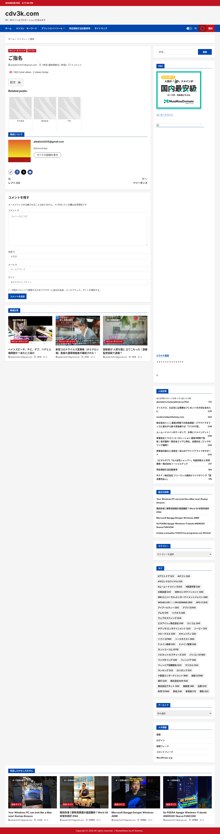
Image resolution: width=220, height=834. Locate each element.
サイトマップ (101, 28)
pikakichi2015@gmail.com (24, 64)
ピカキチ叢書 (162, 355)
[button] (10, 171)
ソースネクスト (184, 639)
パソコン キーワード (26, 28)
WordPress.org (164, 757)
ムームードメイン (164, 114)
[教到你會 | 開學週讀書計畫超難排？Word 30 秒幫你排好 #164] (84, 792)
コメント (13, 210)
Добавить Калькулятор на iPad (172, 402)
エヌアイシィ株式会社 (170, 623)
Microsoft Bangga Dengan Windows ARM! (177, 518)
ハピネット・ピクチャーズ (172, 654)
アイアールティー (168, 607)
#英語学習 (193, 586)
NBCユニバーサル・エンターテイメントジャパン (183, 597)
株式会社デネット (168, 686)
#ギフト (184, 576)
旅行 (162, 681)
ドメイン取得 (166, 644)
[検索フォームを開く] (196, 28)
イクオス (178, 613)
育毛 (177, 691)
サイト (11, 277)
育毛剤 (191, 691)
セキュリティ (187, 633)
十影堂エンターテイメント (173, 675)
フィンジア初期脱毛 (169, 665)
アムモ (163, 613)
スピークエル (166, 633)
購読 (210, 28)
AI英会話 (164, 592)
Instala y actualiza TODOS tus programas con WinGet (183, 533)
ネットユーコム (168, 649)
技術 (197, 675)
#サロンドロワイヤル (170, 581)
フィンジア (188, 660)
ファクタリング (167, 660)
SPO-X (201, 602)
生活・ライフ (16, 804)
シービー (200, 628)
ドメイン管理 (187, 644)
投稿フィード (162, 746)
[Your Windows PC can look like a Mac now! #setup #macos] (32, 792)
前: (14, 180)
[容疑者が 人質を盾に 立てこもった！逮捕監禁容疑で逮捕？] (125, 330)
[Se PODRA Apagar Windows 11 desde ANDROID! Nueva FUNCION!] (187, 792)
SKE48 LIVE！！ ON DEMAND (175, 602)
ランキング (165, 670)
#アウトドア (166, 576)
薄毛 (204, 691)
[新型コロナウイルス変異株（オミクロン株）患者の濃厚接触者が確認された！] (78, 330)
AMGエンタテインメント (189, 592)
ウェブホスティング (169, 618)
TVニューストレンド (17, 50)
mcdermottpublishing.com (170, 417)
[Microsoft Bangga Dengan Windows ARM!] (135, 792)
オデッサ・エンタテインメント (174, 628)
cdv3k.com (22, 13)
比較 (202, 686)
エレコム (193, 623)
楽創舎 (188, 686)
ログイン (160, 740)
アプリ (189, 607)
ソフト (164, 639)
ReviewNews (122, 830)
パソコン (31, 50)
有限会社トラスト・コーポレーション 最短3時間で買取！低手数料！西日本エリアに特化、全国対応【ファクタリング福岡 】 (183, 441)
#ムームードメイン (170, 586)
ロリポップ (184, 670)
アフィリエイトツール (51, 28)
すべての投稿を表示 (47, 155)
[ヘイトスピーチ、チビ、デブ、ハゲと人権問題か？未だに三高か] (30, 330)
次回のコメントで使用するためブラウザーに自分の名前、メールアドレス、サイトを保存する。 (56, 290)
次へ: (140, 180)
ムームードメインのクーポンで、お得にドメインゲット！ (183, 432)
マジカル (191, 665)
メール (12, 264)
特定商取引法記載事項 (79, 28)
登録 (158, 734)
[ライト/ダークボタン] (189, 28)
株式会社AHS (179, 681)
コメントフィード (164, 752)
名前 (11, 251)
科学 (163, 691)
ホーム (8, 28)
